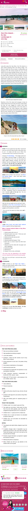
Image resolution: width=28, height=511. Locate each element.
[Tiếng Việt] (23, 1)
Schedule (10, 59)
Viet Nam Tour (8, 5)
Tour (4, 5)
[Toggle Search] (26, 2)
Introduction (3, 59)
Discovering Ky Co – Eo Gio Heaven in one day (10, 466)
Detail (15, 469)
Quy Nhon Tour (14, 5)
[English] (25, 1)
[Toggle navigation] (1, 2)
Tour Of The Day (21, 5)
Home (1, 5)
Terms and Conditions (20, 59)
